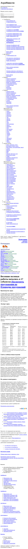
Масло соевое (10, 182)
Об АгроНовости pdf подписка (14, 25)
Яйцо (8, 140)
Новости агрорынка (11, 78)
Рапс (8, 127)
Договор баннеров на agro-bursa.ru (14, 72)
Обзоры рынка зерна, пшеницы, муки (10, 273)
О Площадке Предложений (13, 212)
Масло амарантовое (11, 170)
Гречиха (8, 113)
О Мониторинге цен (11, 22)
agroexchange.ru (4, 515)
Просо (8, 125)
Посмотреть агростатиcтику (7, 406)
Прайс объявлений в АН (12, 36)
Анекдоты (8, 89)
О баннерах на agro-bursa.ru (13, 59)
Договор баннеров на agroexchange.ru (15, 231)
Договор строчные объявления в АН (15, 47)
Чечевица (9, 139)
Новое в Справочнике (11, 205)
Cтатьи (8, 86)
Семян (7, 156)
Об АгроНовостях (10, 20)
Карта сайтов (9, 51)
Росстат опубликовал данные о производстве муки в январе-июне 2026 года (14, 425)
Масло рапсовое (10, 177)
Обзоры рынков (10, 91)
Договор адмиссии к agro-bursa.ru (14, 71)
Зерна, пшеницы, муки (12, 144)
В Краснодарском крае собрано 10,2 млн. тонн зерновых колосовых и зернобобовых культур (15, 419)
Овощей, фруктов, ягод (12, 153)
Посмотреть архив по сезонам (8, 456)
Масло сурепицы (11, 183)
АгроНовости (3, 475)
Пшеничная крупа (11, 192)
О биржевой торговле (11, 83)
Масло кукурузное (11, 173)
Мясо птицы (10, 186)
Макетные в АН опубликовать (10, 500)
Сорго (8, 135)
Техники (8, 160)
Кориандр (9, 115)
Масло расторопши (11, 178)
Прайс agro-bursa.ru (11, 60)
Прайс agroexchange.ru (11, 216)
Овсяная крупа (10, 188)
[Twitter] (23, 408)
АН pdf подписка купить (9, 484)
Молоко (8, 120)
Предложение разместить (9, 522)
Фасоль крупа (10, 196)
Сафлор (8, 134)
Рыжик (8, 133)
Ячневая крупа (10, 199)
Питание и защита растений (13, 81)
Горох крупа (10, 164)
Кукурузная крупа (11, 168)
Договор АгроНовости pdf (12, 45)
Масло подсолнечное (12, 176)
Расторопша (9, 129)
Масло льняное (10, 174)
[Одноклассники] (25, 408)
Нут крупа (9, 187)
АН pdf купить (7, 483)
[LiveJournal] (26, 408)
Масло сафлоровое (11, 181)
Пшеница (9, 126)
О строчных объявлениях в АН (14, 33)
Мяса (7, 151)
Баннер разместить (8, 523)
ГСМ (8, 200)
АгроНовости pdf (12, 29)
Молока (8, 150)
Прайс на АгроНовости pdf (13, 27)
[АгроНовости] (4, 7)
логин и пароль (23, 434)
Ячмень (8, 142)
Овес (8, 122)
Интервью (8, 87)
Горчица (9, 112)
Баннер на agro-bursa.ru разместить (11, 512)
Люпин (8, 118)
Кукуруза (9, 116)
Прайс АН (6, 482)
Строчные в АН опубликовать (10, 499)
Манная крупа (10, 169)
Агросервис (22, 239)
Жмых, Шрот (10, 166)
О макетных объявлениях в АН (14, 34)
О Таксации (9, 222)
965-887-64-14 (6, 540)
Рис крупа (9, 195)
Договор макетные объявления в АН (15, 49)
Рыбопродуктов (10, 159)
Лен (7, 117)
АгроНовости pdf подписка (15, 31)
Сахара (8, 148)
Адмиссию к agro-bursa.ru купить (11, 511)
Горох (8, 111)
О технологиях (10, 85)
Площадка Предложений (12, 211)
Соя (7, 136)
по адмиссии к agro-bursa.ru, (11, 445)
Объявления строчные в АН (13, 39)
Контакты (8, 53)
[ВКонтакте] (22, 408)
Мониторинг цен (7, 478)
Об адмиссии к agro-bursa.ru (13, 58)
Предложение (12, 218)
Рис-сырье (9, 130)
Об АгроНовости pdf (11, 24)
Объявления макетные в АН (13, 42)
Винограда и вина (10, 155)
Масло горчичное (11, 172)
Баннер (11, 220)
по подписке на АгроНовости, (11, 447)
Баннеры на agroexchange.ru (10, 519)
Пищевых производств (12, 157)
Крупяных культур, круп (12, 146)
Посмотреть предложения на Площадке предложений (13, 284)
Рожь (8, 131)
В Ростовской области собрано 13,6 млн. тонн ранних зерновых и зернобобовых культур (15, 413)
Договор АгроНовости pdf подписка (15, 46)
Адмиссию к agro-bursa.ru (14, 63)
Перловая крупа (10, 191)
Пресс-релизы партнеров (12, 67)
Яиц (7, 152)
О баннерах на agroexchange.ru (13, 214)
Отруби (8, 190)
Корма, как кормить (11, 82)
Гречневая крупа (11, 165)
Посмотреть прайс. (5, 451)
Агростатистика (10, 208)
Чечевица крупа (10, 197)
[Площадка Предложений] (5, 249)
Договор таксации (10, 232)
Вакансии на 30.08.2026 (9, 543)
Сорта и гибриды (10, 80)
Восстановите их (16, 438)
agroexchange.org (4, 526)
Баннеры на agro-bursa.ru (15, 64)
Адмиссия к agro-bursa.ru (7, 9)
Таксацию (10, 226)
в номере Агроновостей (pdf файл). (12, 448)
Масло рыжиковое (11, 179)
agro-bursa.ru (3, 503)
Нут (7, 121)
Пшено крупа (10, 194)
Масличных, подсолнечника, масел (15, 147)
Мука (8, 185)
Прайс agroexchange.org (12, 223)
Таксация (5, 528)
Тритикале (9, 138)
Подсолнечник (10, 124)
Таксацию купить (7, 531)
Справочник (9, 68)
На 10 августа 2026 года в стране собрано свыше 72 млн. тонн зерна (13, 416)
